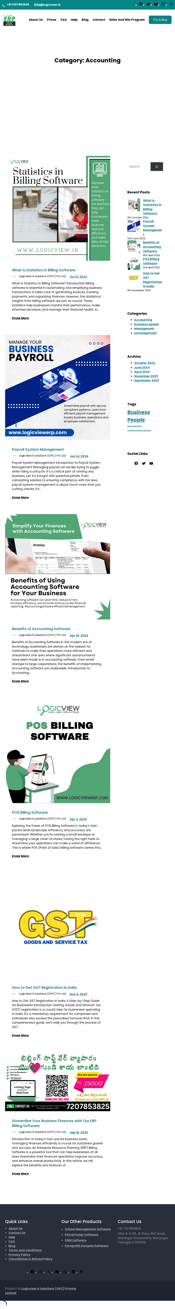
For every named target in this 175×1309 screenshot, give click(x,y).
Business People (138, 416)
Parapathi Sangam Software (87, 1246)
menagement (134, 426)
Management (144, 329)
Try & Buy (160, 19)
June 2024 (142, 367)
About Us (16, 1228)
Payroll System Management (38, 449)
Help (12, 1237)
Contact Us (17, 1233)
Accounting (143, 320)
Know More (20, 318)
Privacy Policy (19, 1255)
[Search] (157, 166)
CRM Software (75, 1240)
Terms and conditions (25, 1250)
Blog (12, 1246)
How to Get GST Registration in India (44, 987)
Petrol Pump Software (81, 1235)
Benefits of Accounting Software (41, 628)
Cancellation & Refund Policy (30, 1259)
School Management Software (88, 1229)
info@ (38, 5)
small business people (139, 430)
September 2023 (146, 380)
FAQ (12, 1241)
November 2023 (146, 376)
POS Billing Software (30, 812)
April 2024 (142, 372)
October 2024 (144, 363)
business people (146, 324)
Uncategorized (145, 333)
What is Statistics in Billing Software (44, 270)
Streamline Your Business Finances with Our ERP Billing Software (54, 1123)
